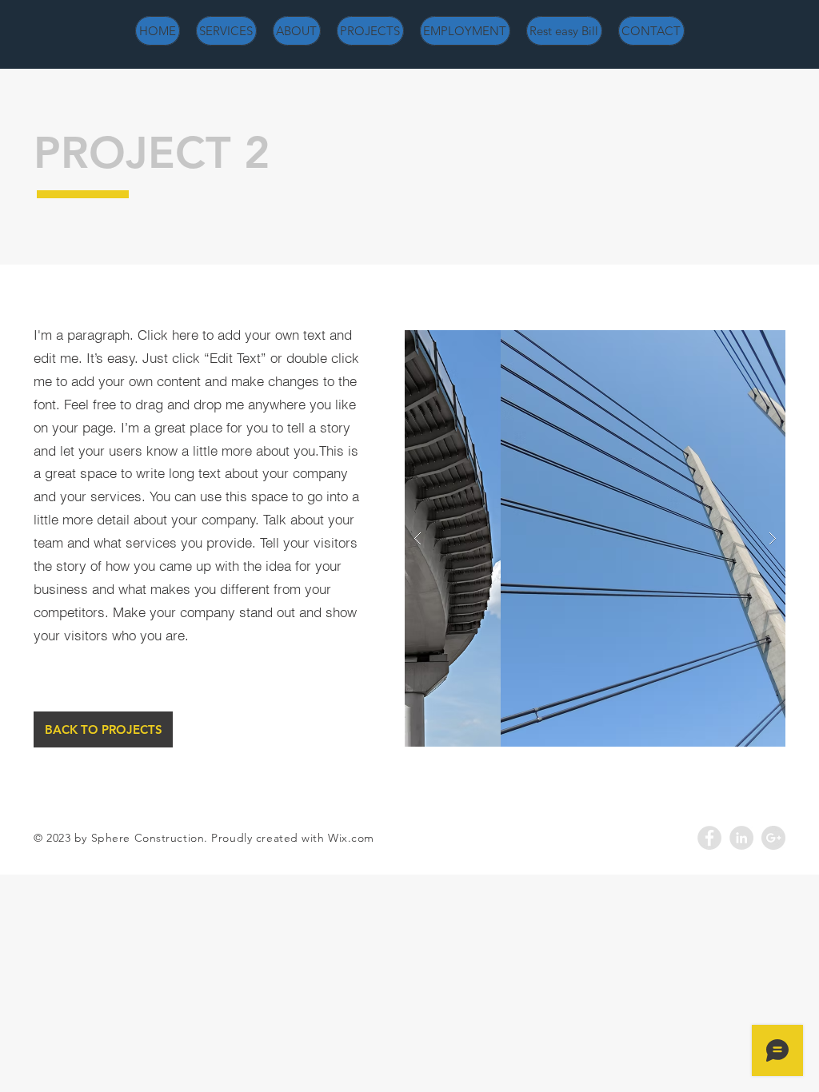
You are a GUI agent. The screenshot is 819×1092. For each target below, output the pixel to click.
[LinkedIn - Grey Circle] (741, 838)
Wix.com (351, 838)
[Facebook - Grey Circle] (709, 838)
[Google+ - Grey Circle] (773, 838)
